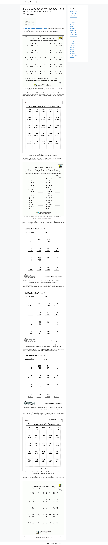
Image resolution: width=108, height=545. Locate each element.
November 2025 (73, 13)
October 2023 (73, 15)
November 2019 (73, 55)
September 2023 (73, 17)
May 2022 (72, 47)
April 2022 (72, 49)
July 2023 (72, 20)
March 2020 (72, 53)
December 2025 (73, 11)
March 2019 (72, 59)
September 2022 (73, 39)
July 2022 (72, 43)
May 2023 (72, 24)
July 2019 (72, 57)
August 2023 (73, 19)
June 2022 (72, 45)
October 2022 (73, 38)
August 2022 (73, 41)
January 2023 (73, 32)
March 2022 (72, 51)
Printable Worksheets (30, 2)
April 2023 (72, 26)
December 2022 (73, 34)
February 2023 (73, 30)
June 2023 (72, 22)
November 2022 (73, 36)
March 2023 (72, 28)
